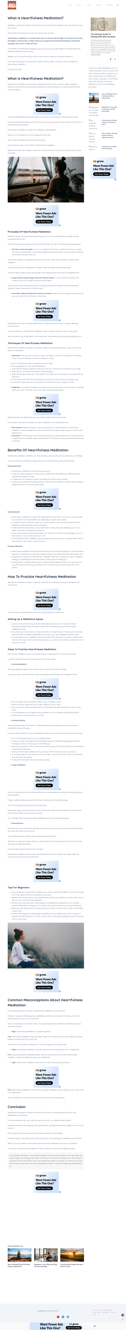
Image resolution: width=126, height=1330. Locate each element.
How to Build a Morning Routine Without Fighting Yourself (109, 135)
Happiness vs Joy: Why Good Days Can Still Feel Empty (109, 109)
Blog (98, 1314)
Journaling (109, 5)
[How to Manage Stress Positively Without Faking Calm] (19, 1255)
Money (89, 5)
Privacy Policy (97, 1312)
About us (95, 1310)
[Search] (117, 5)
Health (79, 5)
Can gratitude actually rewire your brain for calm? (109, 122)
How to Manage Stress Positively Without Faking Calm (109, 96)
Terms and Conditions (106, 1310)
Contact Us (113, 1312)
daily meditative (48, 612)
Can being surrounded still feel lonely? (109, 147)
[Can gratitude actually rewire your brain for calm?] (72, 1255)
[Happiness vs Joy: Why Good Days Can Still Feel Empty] (46, 1255)
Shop (70, 5)
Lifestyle (98, 5)
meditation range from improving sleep (43, 49)
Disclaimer (106, 1312)
